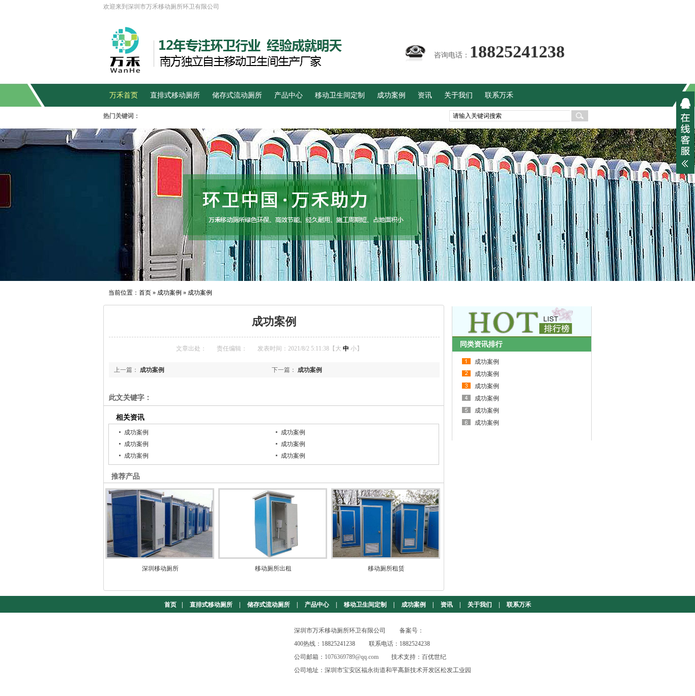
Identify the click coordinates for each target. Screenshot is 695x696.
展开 (685, 132)
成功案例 (169, 292)
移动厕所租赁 (386, 568)
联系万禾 (519, 604)
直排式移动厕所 (211, 604)
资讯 (447, 604)
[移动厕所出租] (273, 523)
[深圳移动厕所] (160, 523)
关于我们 (480, 604)
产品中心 (317, 604)
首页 (145, 292)
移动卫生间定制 (365, 604)
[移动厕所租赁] (386, 523)
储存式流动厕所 (268, 604)
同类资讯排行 (481, 344)
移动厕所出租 (273, 568)
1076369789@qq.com (352, 656)
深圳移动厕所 (160, 568)
